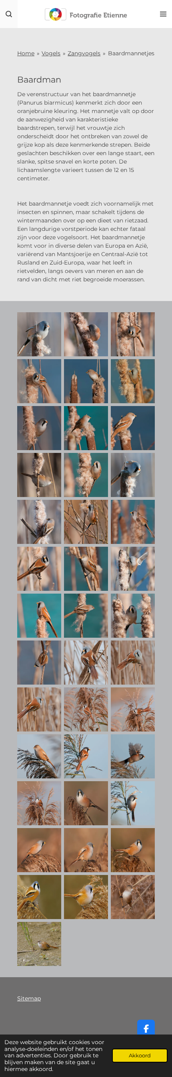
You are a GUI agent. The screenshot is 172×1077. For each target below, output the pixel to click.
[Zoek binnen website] (9, 14)
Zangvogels (84, 53)
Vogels (51, 53)
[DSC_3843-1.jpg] (39, 944)
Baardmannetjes (131, 53)
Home (25, 53)
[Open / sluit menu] (163, 14)
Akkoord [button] (140, 1056)
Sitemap (29, 998)
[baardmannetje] (39, 334)
